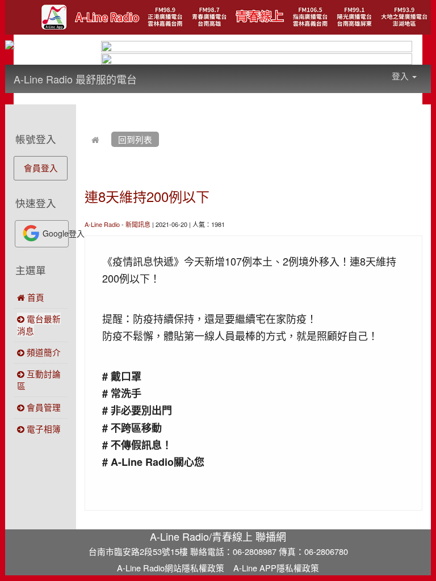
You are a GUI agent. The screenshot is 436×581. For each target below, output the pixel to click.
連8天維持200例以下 (147, 196)
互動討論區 (39, 379)
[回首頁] (95, 139)
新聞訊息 (137, 224)
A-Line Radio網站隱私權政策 (170, 568)
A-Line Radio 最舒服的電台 (75, 78)
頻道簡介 (42, 352)
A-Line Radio (102, 224)
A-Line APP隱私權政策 (276, 568)
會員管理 (42, 407)
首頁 (34, 297)
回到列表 (135, 139)
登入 (401, 76)
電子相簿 (42, 429)
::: (147, 71)
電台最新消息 (39, 324)
